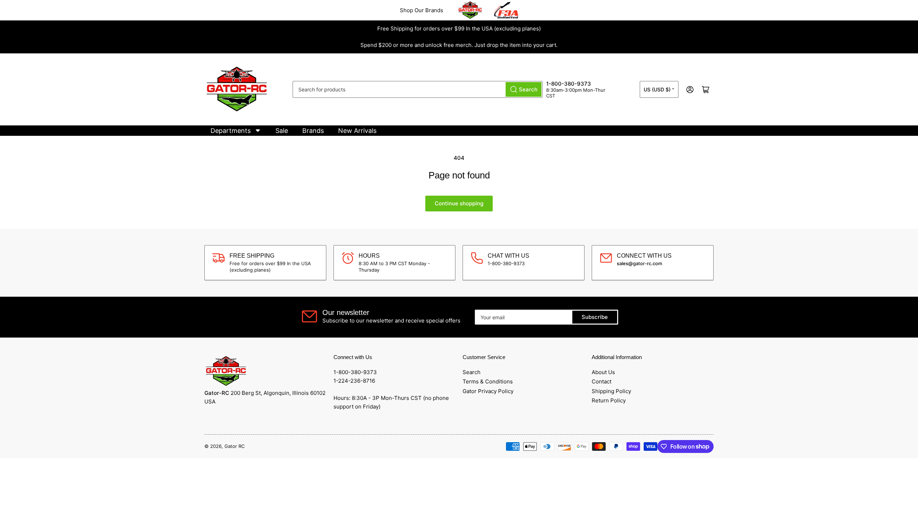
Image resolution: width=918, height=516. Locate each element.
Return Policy (609, 400)
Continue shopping (459, 203)
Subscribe (595, 317)
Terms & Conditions (488, 381)
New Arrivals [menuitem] (357, 130)
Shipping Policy (611, 391)
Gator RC (234, 446)
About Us (603, 372)
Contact (601, 381)
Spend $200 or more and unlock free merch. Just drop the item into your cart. (459, 45)
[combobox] (418, 89)
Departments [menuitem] (230, 130)
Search (472, 372)
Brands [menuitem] (313, 130)
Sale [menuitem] (281, 130)
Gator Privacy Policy (488, 391)
